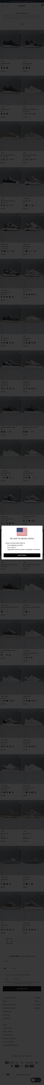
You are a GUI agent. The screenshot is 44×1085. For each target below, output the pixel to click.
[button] (38, 555)
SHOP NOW (22, 555)
